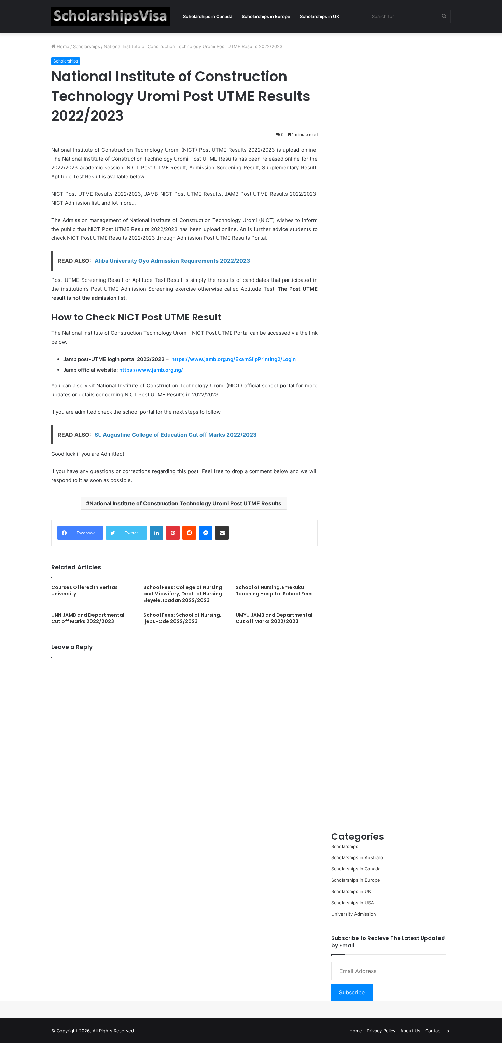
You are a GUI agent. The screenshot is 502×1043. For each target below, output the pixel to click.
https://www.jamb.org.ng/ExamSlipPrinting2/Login (233, 359)
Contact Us (437, 1030)
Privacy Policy (381, 1030)
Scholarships (86, 46)
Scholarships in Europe (266, 16)
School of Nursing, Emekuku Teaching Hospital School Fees (274, 590)
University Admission (353, 914)
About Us (410, 1030)
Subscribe (352, 992)
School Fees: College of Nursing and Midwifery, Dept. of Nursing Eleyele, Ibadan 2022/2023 (182, 594)
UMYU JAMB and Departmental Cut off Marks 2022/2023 (274, 618)
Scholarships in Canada (207, 16)
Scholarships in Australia (357, 857)
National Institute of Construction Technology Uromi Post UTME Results (185, 503)
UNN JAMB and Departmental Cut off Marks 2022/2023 (87, 618)
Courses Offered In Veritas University (84, 590)
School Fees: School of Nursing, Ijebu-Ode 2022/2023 (182, 618)
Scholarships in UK (319, 16)
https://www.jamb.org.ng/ (151, 370)
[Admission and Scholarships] (110, 16)
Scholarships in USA (352, 902)
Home (62, 46)
